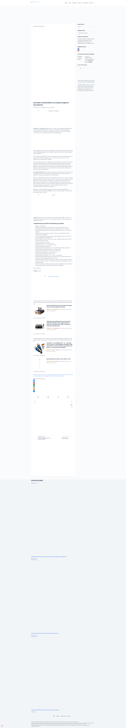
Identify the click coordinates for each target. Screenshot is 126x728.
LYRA (39, 270)
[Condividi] (53, 391)
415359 (52, 309)
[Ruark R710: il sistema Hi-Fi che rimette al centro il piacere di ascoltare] (63, 596)
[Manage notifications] (2, 726)
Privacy (69, 716)
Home (54, 716)
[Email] (53, 389)
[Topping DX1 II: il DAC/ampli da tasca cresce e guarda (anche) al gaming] (63, 672)
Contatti (57, 716)
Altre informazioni (52, 329)
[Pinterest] (53, 383)
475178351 (53, 349)
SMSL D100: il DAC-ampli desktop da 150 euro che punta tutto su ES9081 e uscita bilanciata (48, 556)
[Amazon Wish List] (53, 388)
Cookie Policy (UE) (63, 716)
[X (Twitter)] (48, 397)
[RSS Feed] (86, 50)
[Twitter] (53, 382)
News (48, 107)
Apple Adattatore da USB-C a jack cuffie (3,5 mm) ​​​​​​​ (59, 359)
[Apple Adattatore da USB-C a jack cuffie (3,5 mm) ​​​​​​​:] (39, 364)
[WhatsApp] (53, 385)
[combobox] (85, 27)
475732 (52, 328)
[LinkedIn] (68, 397)
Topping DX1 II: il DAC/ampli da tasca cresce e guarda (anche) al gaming (45, 709)
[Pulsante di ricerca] (94, 27)
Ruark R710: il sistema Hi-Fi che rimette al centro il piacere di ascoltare (44, 633)
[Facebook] (53, 380)
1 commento (52, 107)
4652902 (52, 361)
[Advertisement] (63, 13)
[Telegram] (53, 386)
